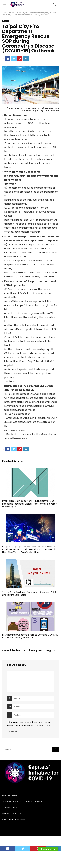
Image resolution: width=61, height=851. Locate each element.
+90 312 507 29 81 (9, 807)
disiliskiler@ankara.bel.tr (13, 813)
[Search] (54, 4)
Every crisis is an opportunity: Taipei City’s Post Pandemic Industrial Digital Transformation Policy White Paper (29, 503)
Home (4, 13)
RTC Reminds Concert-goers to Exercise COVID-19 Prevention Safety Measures (30, 636)
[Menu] (5, 4)
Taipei (11, 13)
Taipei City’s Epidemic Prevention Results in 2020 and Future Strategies (29, 593)
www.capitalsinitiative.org (13, 819)
